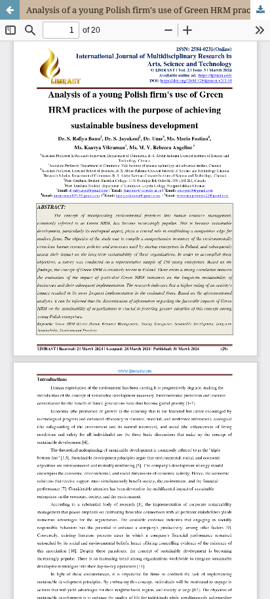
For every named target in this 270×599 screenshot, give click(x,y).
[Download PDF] (260, 10)
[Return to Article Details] (10, 10)
